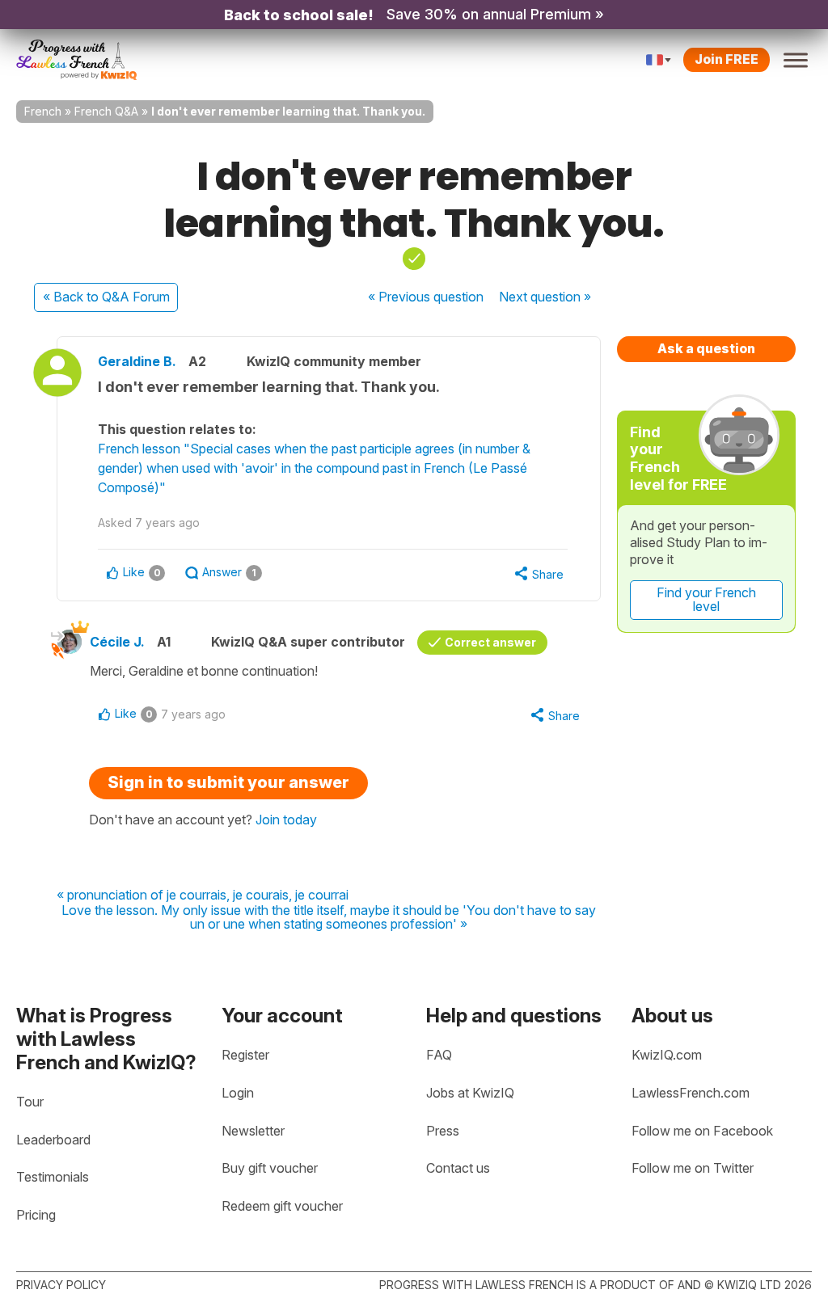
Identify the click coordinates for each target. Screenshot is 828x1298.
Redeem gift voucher (282, 1206)
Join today (286, 819)
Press (442, 1131)
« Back (106, 297)
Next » (545, 297)
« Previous (426, 297)
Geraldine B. (137, 361)
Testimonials (52, 1177)
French (42, 111)
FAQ (439, 1055)
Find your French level (706, 599)
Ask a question (706, 348)
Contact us (458, 1168)
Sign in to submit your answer (228, 782)
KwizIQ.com (667, 1055)
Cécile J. (117, 642)
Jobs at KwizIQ (470, 1093)
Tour (30, 1102)
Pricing (36, 1215)
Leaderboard (53, 1140)
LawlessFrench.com (691, 1093)
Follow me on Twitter (693, 1168)
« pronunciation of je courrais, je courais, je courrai (203, 895)
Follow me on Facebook (702, 1131)
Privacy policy (61, 1285)
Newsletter (253, 1131)
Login (238, 1093)
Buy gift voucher (270, 1168)
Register (245, 1055)
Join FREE (726, 59)
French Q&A (106, 111)
